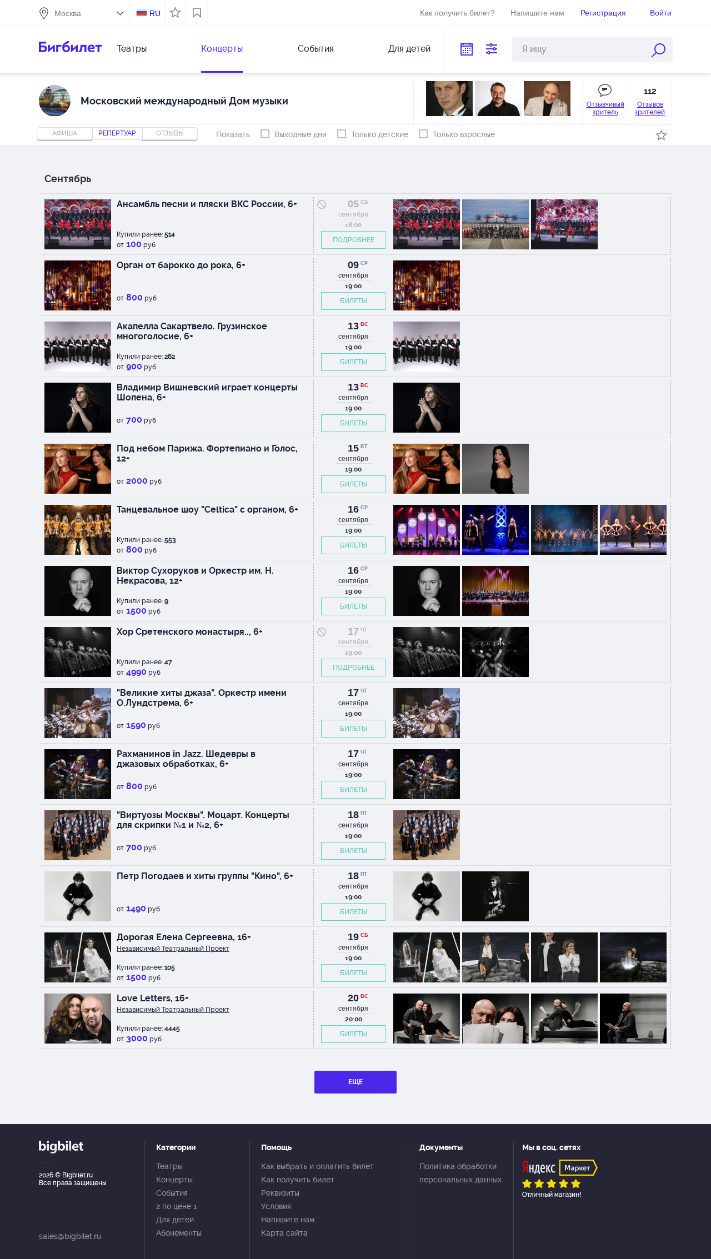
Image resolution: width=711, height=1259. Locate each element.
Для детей (409, 48)
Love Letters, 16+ (153, 998)
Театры (132, 48)
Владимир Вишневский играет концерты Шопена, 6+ (207, 392)
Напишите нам (537, 12)
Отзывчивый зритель (605, 108)
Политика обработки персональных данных (460, 1173)
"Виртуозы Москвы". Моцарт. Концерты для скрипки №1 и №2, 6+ (203, 820)
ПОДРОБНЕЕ (353, 240)
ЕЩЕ (355, 1082)
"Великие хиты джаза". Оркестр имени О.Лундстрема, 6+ (202, 698)
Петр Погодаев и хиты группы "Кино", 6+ (205, 876)
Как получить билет (297, 1179)
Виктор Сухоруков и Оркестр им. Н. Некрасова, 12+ (195, 575)
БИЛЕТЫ (353, 301)
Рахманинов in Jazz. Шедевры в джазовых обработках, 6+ (186, 759)
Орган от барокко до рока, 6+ (181, 265)
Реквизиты (280, 1192)
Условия (276, 1206)
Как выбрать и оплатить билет (317, 1166)
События (316, 48)
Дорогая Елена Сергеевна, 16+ (184, 937)
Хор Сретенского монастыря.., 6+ (190, 631)
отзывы (170, 133)
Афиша (64, 133)
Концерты (222, 48)
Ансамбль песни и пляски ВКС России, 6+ (207, 204)
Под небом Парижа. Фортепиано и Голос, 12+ (207, 453)
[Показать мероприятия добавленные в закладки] (197, 13)
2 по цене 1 (176, 1206)
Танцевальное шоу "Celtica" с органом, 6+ (207, 509)
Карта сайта (284, 1232)
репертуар (117, 133)
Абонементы (179, 1232)
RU (155, 13)
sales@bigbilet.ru (70, 1236)
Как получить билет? (457, 12)
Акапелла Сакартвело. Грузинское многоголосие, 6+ (192, 331)
